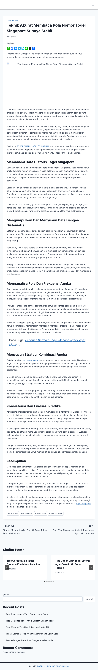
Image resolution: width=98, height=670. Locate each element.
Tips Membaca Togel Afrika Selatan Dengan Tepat (30, 621)
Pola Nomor (13, 513)
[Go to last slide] (7, 567)
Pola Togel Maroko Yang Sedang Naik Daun (27, 614)
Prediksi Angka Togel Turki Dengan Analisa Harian (30, 640)
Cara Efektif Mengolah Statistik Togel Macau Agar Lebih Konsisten (74, 530)
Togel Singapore (83, 503)
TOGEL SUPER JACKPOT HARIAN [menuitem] (33, 146)
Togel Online (40, 513)
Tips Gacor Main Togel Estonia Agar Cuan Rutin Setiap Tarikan (72, 564)
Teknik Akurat (26, 513)
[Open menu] (93, 5)
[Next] (91, 567)
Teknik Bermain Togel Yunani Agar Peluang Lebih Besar (32, 634)
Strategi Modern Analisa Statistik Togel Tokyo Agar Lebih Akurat (25, 530)
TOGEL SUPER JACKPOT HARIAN (53, 666)
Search (6, 595)
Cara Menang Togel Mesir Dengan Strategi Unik (29, 627)
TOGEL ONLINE (12, 20)
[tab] (44, 581)
